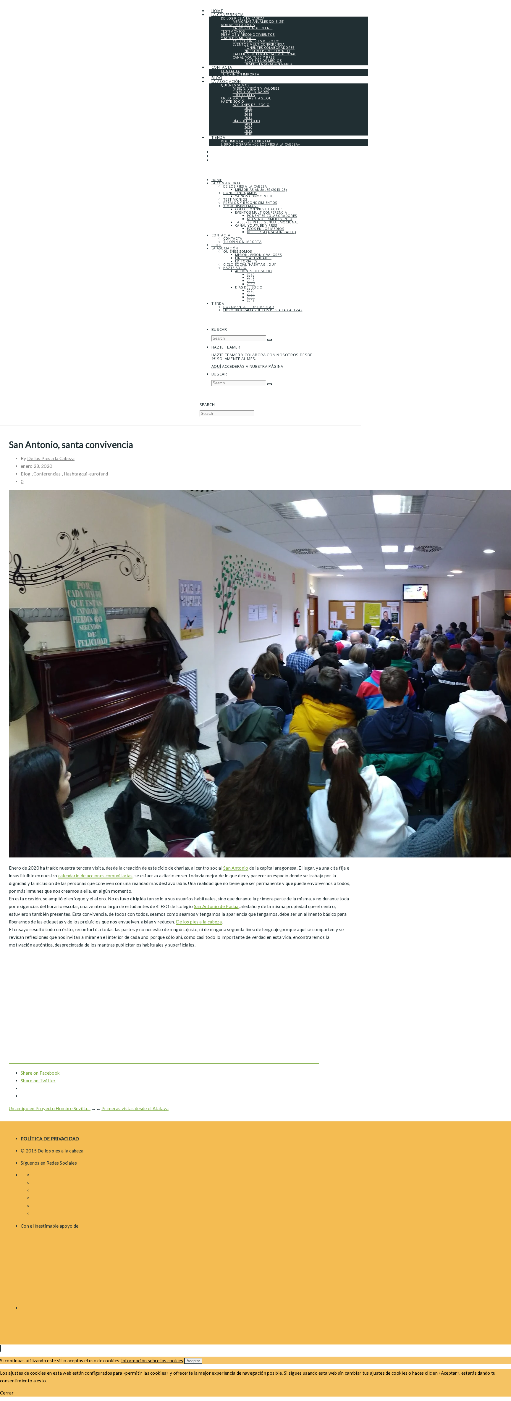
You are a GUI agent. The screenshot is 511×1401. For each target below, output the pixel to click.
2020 (251, 274)
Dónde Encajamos (240, 193)
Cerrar (7, 1392)
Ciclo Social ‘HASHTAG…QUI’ (249, 264)
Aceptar (193, 1361)
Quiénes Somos (237, 251)
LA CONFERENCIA (226, 183)
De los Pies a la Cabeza (51, 458)
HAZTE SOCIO (235, 267)
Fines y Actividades (253, 258)
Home (216, 180)
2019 (251, 277)
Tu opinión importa (242, 241)
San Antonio (235, 867)
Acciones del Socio (253, 271)
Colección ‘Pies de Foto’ (258, 209)
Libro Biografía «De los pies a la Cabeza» (263, 310)
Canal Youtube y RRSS (256, 225)
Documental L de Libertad (248, 306)
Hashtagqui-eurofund (86, 473)
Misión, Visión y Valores (258, 254)
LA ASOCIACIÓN (224, 248)
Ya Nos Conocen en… (255, 196)
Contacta (220, 235)
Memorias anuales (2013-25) (261, 189)
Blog (216, 245)
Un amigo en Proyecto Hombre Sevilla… (49, 1108)
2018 (251, 280)
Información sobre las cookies (152, 1360)
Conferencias (47, 473)
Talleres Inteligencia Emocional (267, 222)
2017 (251, 284)
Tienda (217, 303)
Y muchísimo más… (240, 206)
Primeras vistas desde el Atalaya (135, 1108)
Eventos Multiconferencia (261, 212)
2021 (251, 290)
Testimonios (235, 199)
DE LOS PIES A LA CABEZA (245, 186)
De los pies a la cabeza (199, 921)
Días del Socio (249, 287)
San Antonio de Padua (216, 906)
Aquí (216, 366)
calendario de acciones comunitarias (95, 875)
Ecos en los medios (265, 228)
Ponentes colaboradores (272, 215)
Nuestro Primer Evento (269, 219)
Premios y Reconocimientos (250, 202)
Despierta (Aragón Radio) (271, 232)
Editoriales (246, 261)
